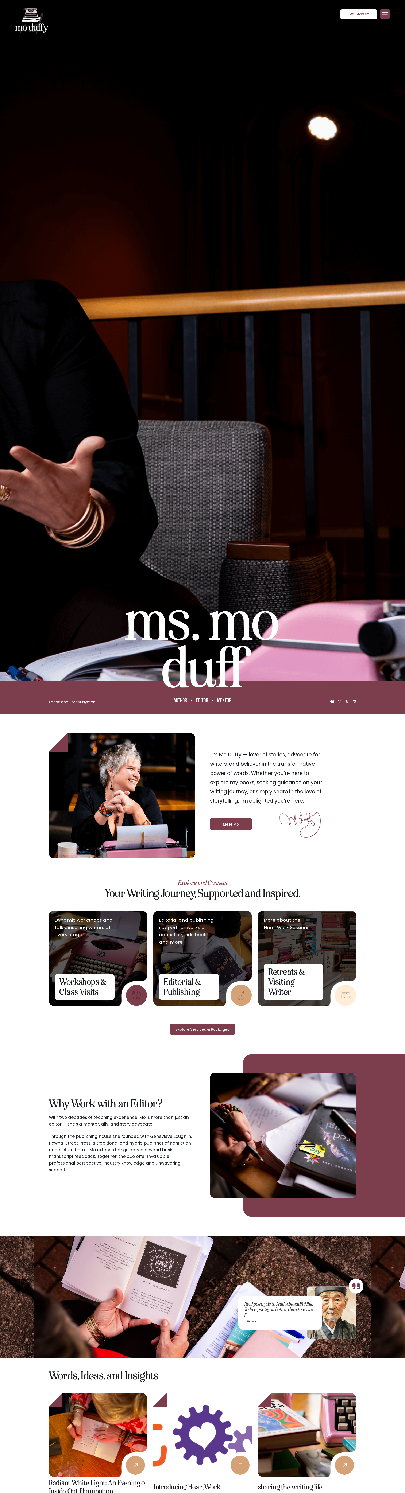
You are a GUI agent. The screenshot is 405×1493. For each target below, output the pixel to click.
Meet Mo (231, 824)
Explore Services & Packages (202, 1029)
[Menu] (385, 14)
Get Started (358, 14)
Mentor (224, 701)
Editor (202, 701)
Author (180, 701)
